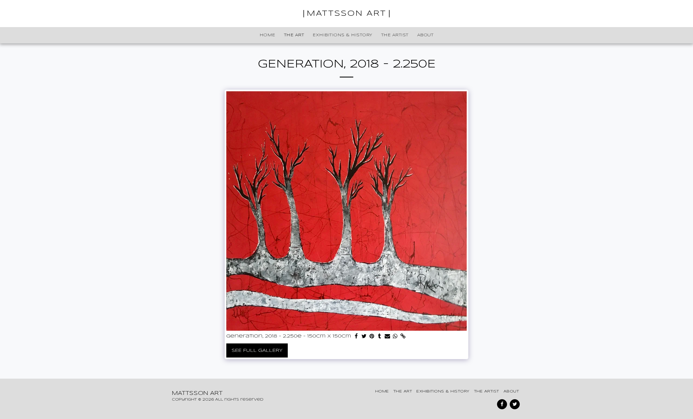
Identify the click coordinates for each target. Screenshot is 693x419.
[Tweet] (364, 336)
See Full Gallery (257, 350)
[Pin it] (372, 336)
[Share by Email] (387, 336)
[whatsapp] (395, 336)
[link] (403, 336)
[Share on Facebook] (356, 336)
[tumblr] (380, 336)
